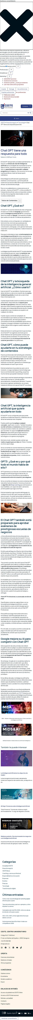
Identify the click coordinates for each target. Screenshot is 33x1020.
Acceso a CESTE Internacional (10, 995)
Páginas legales (5, 1004)
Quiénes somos (5, 973)
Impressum (7, 99)
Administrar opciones (10, 79)
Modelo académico (6, 979)
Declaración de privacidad (11, 97)
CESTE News (6, 871)
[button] (16, 26)
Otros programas (6, 963)
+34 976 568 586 (6, 941)
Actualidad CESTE (7, 866)
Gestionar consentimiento (9, 1018)
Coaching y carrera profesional (11, 873)
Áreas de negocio (11, 122)
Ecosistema (4, 976)
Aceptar (3, 89)
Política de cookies (9, 95)
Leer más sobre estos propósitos (14, 84)
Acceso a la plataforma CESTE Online (12, 992)
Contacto (3, 1001)
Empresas (5, 878)
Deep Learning (15, 485)
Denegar (11, 89)
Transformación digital (9, 888)
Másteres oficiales (6, 960)
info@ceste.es (5, 944)
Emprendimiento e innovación (11, 876)
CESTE (3, 122)
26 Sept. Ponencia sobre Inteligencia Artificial (15, 806)
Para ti (2, 982)
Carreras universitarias (7, 957)
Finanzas (5, 883)
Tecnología (21, 122)
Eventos (4, 881)
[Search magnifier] (30, 113)
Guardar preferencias (7, 92)
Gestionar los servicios (10, 81)
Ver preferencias (22, 89)
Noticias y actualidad (7, 998)
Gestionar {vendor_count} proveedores (16, 83)
